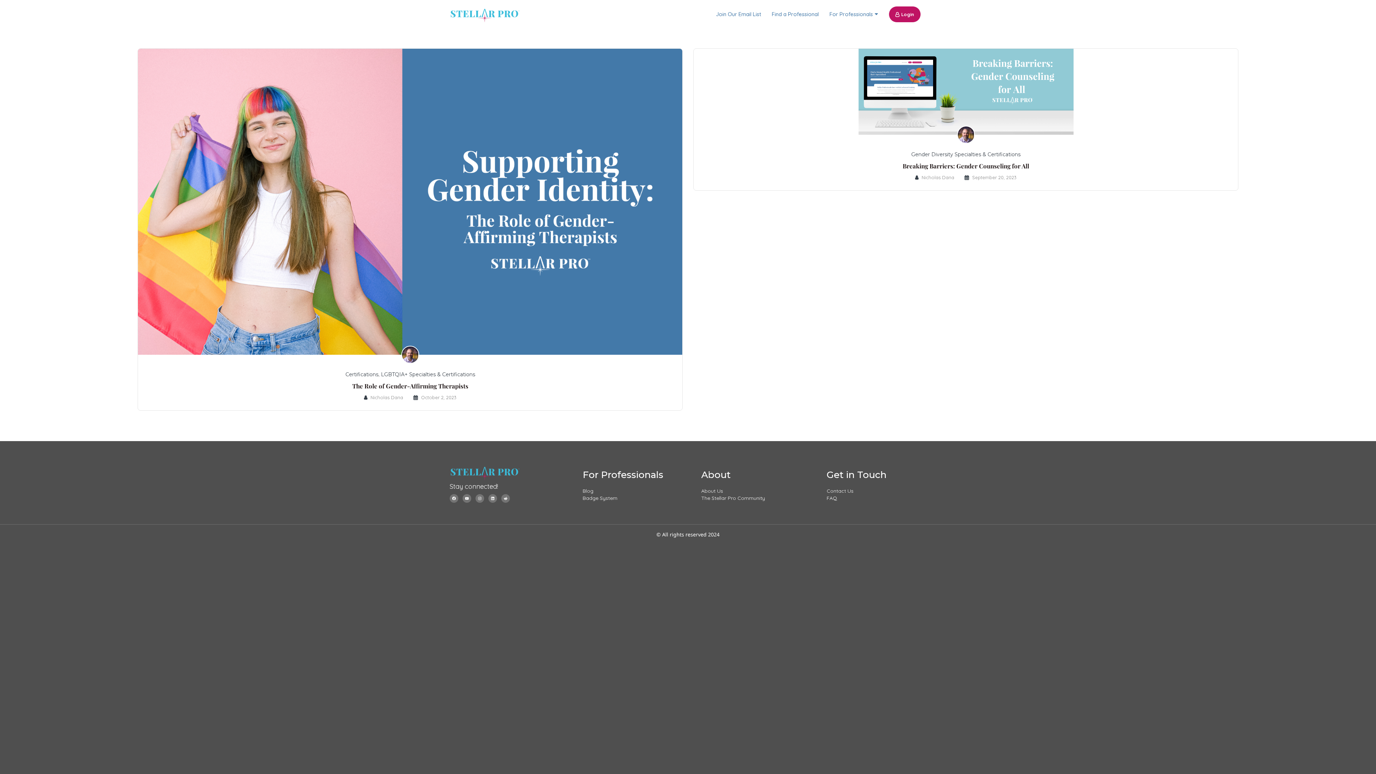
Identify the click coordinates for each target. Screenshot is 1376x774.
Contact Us (840, 491)
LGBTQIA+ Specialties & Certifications (428, 374)
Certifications (361, 374)
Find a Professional (795, 14)
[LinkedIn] (492, 498)
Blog (588, 491)
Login (907, 14)
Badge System (600, 498)
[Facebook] (454, 498)
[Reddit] (505, 498)
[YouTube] (467, 498)
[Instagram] (480, 498)
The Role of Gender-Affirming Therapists (410, 386)
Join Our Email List (738, 14)
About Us (712, 491)
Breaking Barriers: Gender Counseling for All (966, 166)
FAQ (832, 498)
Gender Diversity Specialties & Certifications (966, 154)
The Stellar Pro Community (733, 498)
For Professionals (851, 14)
